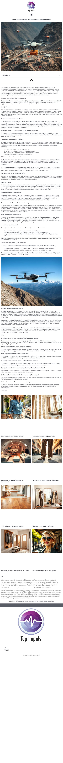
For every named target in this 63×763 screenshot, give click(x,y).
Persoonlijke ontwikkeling (38, 594)
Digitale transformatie (32, 580)
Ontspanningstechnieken (8, 594)
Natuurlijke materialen (48, 592)
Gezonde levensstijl (35, 585)
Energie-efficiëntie (48, 582)
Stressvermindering (39, 596)
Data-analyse (20, 580)
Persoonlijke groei (23, 594)
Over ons (6, 650)
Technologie (11, 601)
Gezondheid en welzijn (13, 587)
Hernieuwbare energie (29, 587)
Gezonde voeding (50, 585)
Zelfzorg (28, 598)
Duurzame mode (36, 582)
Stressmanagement (25, 596)
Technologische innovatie (54, 596)
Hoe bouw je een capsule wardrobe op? (43, 526)
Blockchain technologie (8, 580)
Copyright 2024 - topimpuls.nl (31, 655)
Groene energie (21, 587)
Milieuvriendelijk (19, 592)
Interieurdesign (7, 590)
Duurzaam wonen (9, 582)
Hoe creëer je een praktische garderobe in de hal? (15, 570)
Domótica (42, 580)
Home (5, 647)
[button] (31, 15)
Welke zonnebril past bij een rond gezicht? (44, 570)
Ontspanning (58, 592)
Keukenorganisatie (43, 590)
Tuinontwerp (10, 598)
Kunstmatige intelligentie (54, 590)
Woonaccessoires (17, 598)
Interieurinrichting (17, 590)
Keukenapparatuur (35, 590)
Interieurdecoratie (42, 587)
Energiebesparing (9, 585)
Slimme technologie (15, 596)
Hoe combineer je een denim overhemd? (12, 436)
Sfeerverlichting (7, 596)
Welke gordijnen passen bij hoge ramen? (44, 436)
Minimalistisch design (37, 592)
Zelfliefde (23, 597)
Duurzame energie (24, 582)
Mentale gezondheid (7, 592)
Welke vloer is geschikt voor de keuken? (12, 526)
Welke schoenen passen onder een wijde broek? (46, 480)
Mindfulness (28, 592)
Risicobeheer (49, 594)
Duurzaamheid (50, 580)
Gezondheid (5, 588)
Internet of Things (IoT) (26, 590)
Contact (6, 649)
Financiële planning (22, 585)
